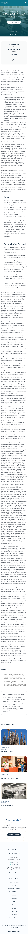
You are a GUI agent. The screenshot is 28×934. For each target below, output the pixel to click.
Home (4, 29)
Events (14, 885)
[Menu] (25, 2)
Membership (14, 898)
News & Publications (14, 892)
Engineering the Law (7, 805)
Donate (14, 908)
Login (14, 901)
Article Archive (10, 29)
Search (14, 905)
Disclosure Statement (14, 918)
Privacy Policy (14, 911)
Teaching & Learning (14, 882)
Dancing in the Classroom (9, 778)
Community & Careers (14, 888)
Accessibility (14, 914)
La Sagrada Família (7, 751)
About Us (14, 895)
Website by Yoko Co (14, 931)
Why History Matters (14, 878)
